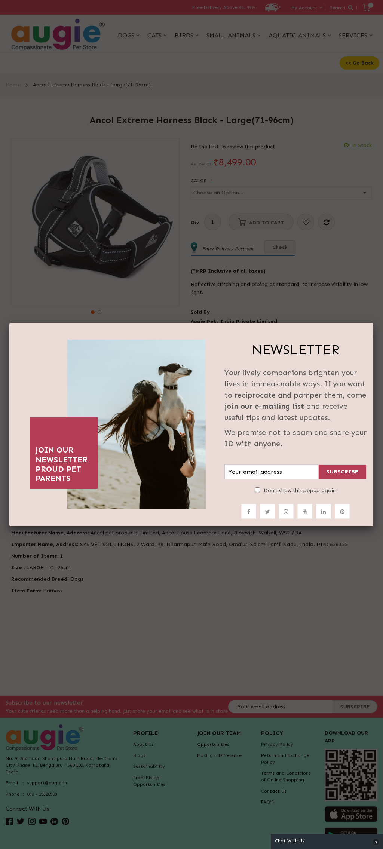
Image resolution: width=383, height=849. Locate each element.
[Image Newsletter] (136, 422)
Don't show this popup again (300, 490)
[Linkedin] (323, 511)
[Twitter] (267, 511)
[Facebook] (248, 511)
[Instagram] (286, 511)
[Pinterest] (342, 511)
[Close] (373, 323)
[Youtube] (304, 511)
